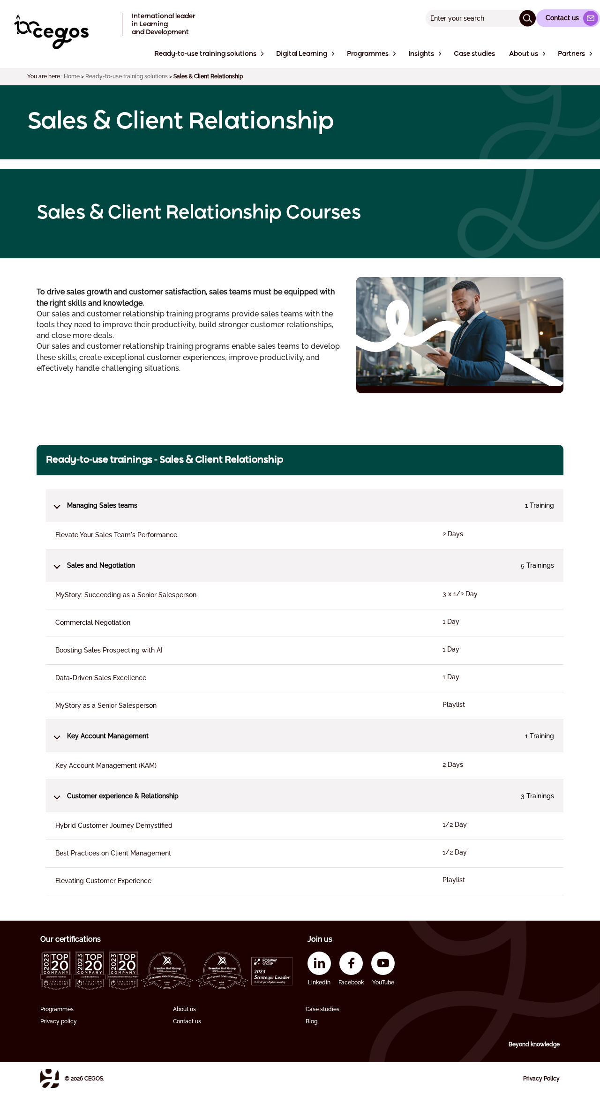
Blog (311, 1021)
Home (72, 76)
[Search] (527, 18)
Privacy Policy (541, 1078)
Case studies (322, 1009)
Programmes (57, 1009)
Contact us (187, 1021)
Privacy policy (58, 1021)
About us (184, 1009)
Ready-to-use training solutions (126, 76)
